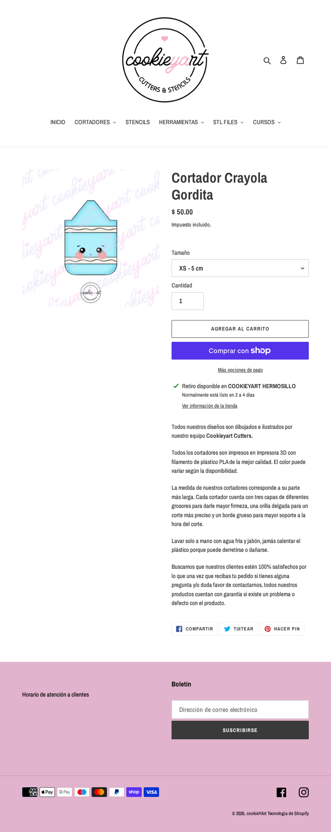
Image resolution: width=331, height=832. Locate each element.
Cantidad (182, 285)
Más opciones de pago (240, 369)
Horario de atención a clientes (55, 694)
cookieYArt (256, 813)
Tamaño (181, 252)
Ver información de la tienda (209, 405)
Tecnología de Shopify (288, 813)
